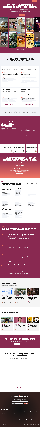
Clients (27, 409)
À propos (24, 409)
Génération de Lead (15, 410)
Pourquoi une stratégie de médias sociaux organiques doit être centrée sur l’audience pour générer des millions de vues (32, 298)
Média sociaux (15, 409)
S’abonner (26, 403)
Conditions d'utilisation (32, 424)
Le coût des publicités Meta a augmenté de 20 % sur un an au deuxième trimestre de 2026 (7, 298)
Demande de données (37, 424)
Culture (24, 412)
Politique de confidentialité (26, 424)
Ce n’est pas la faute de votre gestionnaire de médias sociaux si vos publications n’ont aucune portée (20, 298)
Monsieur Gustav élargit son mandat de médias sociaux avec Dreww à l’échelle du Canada (32, 326)
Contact (36, 409)
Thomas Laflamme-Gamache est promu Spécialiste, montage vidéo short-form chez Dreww (20, 326)
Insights (31, 409)
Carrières (24, 413)
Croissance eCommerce (15, 411)
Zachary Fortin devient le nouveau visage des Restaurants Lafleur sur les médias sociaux (6, 326)
